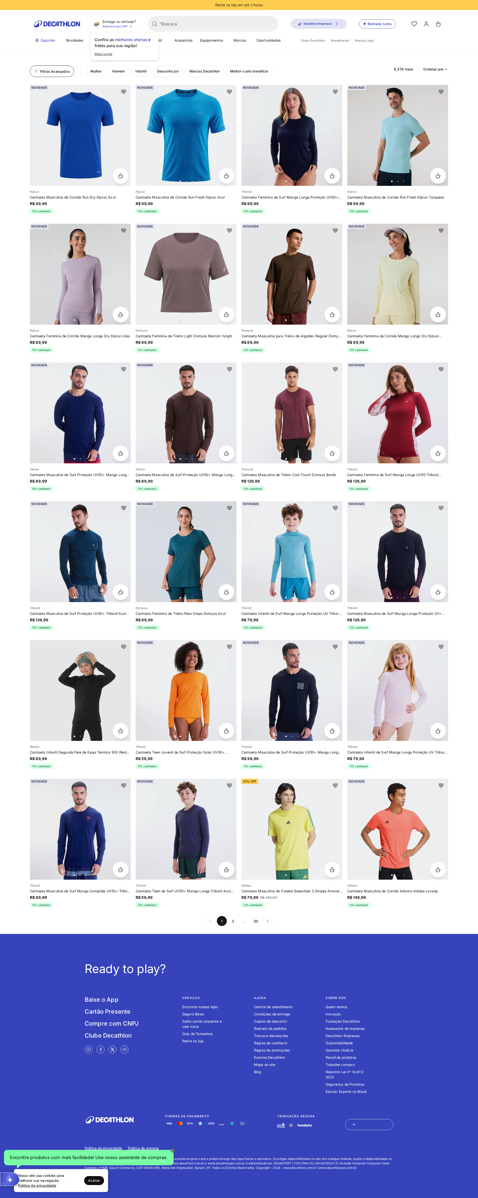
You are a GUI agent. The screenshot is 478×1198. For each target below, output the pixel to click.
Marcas (240, 40)
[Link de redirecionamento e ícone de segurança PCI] (291, 1125)
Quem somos (336, 1007)
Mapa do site (264, 1064)
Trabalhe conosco (340, 1064)
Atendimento (340, 40)
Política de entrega (143, 1148)
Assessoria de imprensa (345, 1028)
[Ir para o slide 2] (80, 181)
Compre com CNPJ (112, 1023)
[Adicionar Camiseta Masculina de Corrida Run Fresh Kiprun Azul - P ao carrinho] (226, 176)
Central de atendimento (273, 1007)
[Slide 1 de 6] (80, 412)
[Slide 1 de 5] (80, 135)
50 (256, 921)
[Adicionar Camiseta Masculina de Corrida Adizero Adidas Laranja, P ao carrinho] (438, 869)
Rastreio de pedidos (270, 1028)
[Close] (173, 1150)
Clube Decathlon (313, 40)
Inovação (333, 1014)
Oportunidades (268, 40)
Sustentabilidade (339, 1043)
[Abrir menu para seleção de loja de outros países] (369, 1124)
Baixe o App (102, 999)
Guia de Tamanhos (197, 1034)
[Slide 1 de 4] (186, 274)
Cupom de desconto (270, 1021)
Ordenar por (433, 69)
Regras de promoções (272, 1050)
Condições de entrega (272, 1014)
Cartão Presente (107, 1011)
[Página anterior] (210, 921)
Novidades (74, 40)
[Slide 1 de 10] (397, 135)
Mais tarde (104, 54)
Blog (257, 1072)
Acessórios (184, 40)
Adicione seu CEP (115, 26)
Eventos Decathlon (269, 1057)
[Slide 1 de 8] (291, 135)
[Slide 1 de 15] (80, 690)
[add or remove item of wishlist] (124, 92)
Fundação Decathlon (343, 1021)
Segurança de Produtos (345, 1084)
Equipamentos (211, 40)
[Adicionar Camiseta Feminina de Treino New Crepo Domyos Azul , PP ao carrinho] (226, 592)
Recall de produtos (341, 1057)
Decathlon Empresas (342, 1036)
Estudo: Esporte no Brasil (346, 1091)
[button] (89, 1157)
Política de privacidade (103, 1148)
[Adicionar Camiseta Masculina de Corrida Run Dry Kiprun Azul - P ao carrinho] (121, 176)
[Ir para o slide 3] (86, 181)
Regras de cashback (271, 1043)
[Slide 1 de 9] (397, 274)
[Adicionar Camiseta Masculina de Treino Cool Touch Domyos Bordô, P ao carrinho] (332, 453)
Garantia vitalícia (339, 1050)
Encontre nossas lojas (200, 1007)
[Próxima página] (268, 921)
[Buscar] (155, 24)
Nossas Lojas (364, 40)
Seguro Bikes (193, 1014)
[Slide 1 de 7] (291, 690)
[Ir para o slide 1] (74, 181)
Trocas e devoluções (271, 1036)
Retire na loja (193, 1041)
